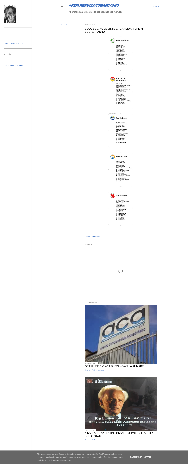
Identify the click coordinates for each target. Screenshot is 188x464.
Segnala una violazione (13, 65)
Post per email (96, 236)
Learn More (135, 457)
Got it (147, 457)
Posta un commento (98, 370)
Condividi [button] (64, 25)
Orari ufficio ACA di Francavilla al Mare (114, 366)
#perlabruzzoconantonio (94, 6)
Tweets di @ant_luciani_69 (13, 43)
